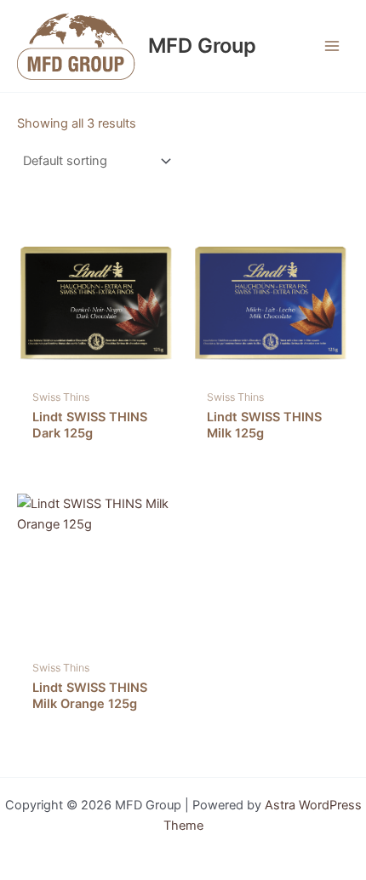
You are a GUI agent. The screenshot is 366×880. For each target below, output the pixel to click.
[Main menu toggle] (332, 46)
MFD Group (202, 45)
